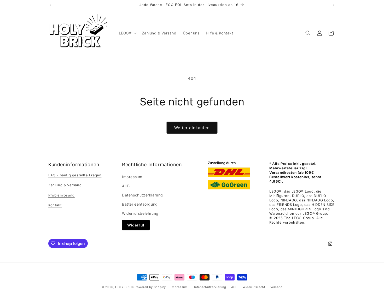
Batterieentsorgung (140, 204)
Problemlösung (61, 195)
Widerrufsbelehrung (140, 213)
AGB (126, 186)
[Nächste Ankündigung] (334, 5)
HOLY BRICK (124, 287)
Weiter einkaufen (192, 127)
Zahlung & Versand (65, 185)
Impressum (132, 177)
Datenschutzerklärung (142, 195)
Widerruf (135, 225)
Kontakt (55, 205)
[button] (127, 33)
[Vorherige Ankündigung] (50, 5)
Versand (276, 287)
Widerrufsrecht (254, 287)
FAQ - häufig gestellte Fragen (74, 175)
